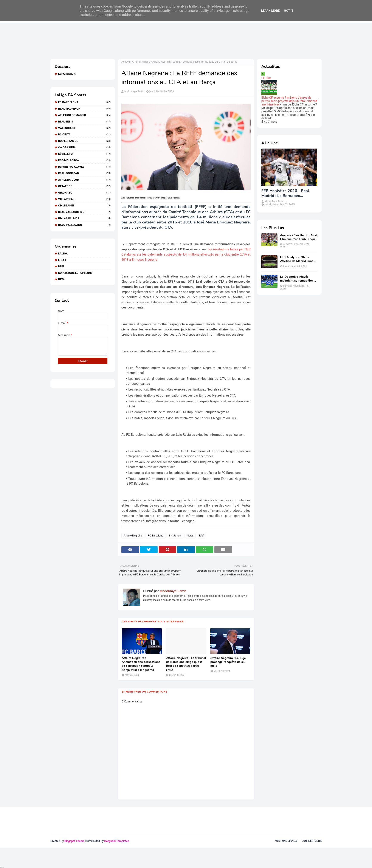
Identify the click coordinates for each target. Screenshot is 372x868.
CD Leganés (84, 205)
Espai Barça (67, 73)
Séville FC (84, 153)
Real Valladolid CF (84, 212)
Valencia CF (84, 128)
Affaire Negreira (141, 61)
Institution (175, 535)
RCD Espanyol (84, 141)
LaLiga (63, 253)
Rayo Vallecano (84, 224)
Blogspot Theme (74, 841)
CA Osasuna (84, 147)
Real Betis (84, 121)
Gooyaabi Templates (116, 841)
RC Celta (84, 134)
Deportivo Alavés (84, 166)
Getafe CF (84, 186)
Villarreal (84, 199)
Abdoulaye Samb (134, 91)
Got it (288, 10)
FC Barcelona (84, 102)
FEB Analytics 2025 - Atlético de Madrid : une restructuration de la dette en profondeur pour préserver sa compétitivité (298, 259)
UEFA (61, 279)
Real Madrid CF (84, 108)
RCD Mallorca (84, 160)
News (190, 535)
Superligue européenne (75, 272)
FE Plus (266, 78)
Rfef (61, 266)
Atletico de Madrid (84, 115)
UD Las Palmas (84, 218)
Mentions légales (286, 841)
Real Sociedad (84, 173)
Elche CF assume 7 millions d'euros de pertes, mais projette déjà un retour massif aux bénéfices (289, 101)
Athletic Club (84, 179)
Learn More (270, 10)
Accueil (125, 61)
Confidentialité (312, 841)
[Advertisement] (128, 40)
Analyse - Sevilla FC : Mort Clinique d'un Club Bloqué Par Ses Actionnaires (298, 237)
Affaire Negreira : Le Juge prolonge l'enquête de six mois (228, 662)
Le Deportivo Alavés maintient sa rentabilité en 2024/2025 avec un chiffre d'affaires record (298, 279)
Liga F (62, 260)
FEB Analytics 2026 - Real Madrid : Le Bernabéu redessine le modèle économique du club (285, 193)
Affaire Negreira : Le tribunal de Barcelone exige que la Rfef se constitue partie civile (186, 664)
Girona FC (84, 192)
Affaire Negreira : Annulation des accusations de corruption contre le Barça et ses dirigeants (141, 664)
